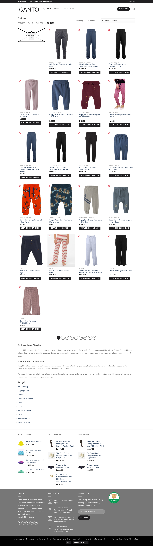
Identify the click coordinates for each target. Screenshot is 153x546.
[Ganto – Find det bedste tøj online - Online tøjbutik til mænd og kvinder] (29, 9)
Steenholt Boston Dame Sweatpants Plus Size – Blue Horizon (29, 169)
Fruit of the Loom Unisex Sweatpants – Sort (87, 168)
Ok (68, 542)
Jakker (20, 395)
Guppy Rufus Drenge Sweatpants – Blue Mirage (120, 221)
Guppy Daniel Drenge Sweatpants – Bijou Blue (61, 116)
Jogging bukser (23, 391)
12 (90, 338)
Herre (56, 9)
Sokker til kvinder (24, 410)
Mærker (65, 9)
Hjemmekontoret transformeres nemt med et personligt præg (63, 529)
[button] (50, 30)
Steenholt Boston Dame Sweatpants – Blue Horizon (88, 65)
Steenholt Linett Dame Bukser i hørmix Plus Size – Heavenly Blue (90, 272)
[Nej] (150, 542)
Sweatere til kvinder (25, 399)
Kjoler (20, 402)
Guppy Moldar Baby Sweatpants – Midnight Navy (61, 221)
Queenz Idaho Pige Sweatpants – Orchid (120, 116)
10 (81, 338)
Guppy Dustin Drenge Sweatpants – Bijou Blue (121, 168)
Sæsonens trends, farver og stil (63, 502)
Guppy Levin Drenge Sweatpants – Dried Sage (90, 221)
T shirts (21, 414)
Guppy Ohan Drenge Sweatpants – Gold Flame (31, 221)
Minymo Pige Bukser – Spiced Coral (59, 272)
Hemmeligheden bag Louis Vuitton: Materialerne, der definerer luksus (64, 519)
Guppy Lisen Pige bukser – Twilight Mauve (29, 322)
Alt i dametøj (23, 387)
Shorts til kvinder (24, 418)
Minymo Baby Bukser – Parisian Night (30, 272)
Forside (21, 23)
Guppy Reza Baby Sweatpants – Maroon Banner (90, 116)
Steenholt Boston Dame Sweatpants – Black (117, 65)
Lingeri (20, 406)
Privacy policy (80, 542)
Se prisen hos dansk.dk (60, 72)
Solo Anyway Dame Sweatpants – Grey (61, 65)
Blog (130, 1)
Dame (49, 9)
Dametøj (40, 23)
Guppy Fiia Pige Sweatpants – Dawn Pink (30, 116)
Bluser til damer (24, 422)
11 (85, 338)
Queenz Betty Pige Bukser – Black (120, 271)
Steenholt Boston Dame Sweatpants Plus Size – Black (59, 168)
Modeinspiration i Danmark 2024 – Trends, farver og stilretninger (63, 510)
